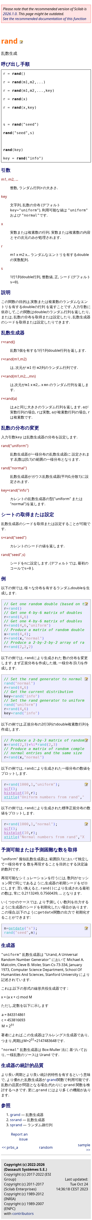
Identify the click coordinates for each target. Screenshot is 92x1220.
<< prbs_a (10, 1147)
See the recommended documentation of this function (44, 18)
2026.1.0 (10, 13)
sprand (16, 1124)
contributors (23, 1213)
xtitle (10, 797)
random (46, 1147)
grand (52, 1079)
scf (7, 789)
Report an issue (19, 1137)
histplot (13, 793)
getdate (16, 928)
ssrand (16, 1119)
